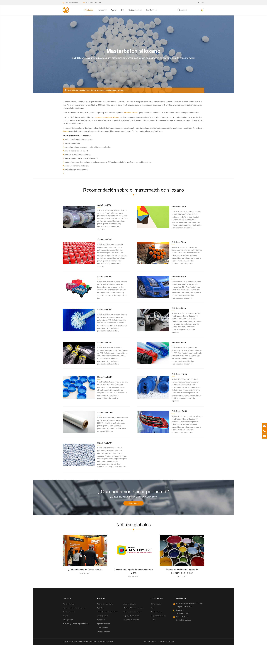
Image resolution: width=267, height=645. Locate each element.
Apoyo (113, 10)
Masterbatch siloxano (116, 90)
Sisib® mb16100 (105, 443)
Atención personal (129, 604)
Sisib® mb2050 (179, 206)
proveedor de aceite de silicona (107, 117)
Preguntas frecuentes (158, 616)
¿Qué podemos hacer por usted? (133, 491)
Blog (123, 10)
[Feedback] (264, 436)
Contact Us (181, 598)
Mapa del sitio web (150, 641)
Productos (89, 10)
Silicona (65, 616)
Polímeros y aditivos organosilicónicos (76, 624)
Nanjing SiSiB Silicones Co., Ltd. (81, 641)
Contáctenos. (151, 10)
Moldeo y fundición (103, 631)
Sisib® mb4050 (104, 239)
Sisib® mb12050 (105, 412)
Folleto (153, 620)
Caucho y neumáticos (131, 620)
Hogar (69, 90)
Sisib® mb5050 (179, 242)
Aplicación (102, 10)
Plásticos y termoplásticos (132, 612)
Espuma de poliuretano (131, 616)
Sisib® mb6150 (179, 276)
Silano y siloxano (68, 604)
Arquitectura (101, 620)
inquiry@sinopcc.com (93, 2)
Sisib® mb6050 (104, 276)
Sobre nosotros (135, 10)
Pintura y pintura (102, 616)
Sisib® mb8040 (179, 342)
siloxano (66, 131)
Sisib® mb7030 (179, 308)
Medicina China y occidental (133, 608)
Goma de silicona (69, 612)
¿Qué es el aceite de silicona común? (85, 569)
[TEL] (264, 430)
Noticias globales (133, 524)
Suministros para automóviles (107, 612)
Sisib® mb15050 (179, 411)
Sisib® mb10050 (105, 377)
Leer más (85, 563)
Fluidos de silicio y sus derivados (94, 90)
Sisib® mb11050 (179, 374)
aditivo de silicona (131, 113)
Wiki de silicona (156, 612)
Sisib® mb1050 (104, 205)
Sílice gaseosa (68, 620)
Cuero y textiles (102, 628)
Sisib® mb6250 (104, 309)
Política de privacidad (167, 641)
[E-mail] (264, 425)
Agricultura (100, 608)
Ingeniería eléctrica (103, 624)
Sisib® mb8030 (104, 342)
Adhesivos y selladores (105, 604)
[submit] (202, 10)
